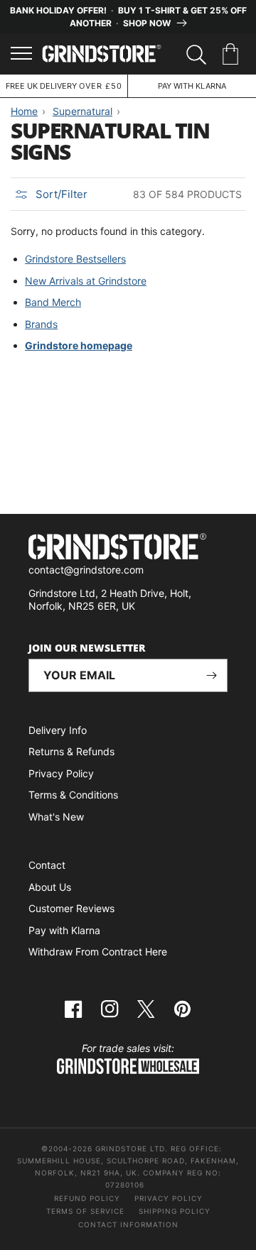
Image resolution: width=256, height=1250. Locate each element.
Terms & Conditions (73, 795)
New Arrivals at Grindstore (85, 281)
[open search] (196, 55)
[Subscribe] (211, 675)
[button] (233, 55)
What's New (56, 817)
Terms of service (85, 1211)
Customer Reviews (71, 908)
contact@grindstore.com (86, 570)
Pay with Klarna (64, 930)
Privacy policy (168, 1198)
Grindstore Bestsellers (75, 259)
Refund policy (87, 1198)
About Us (49, 887)
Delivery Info (57, 730)
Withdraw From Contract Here (97, 951)
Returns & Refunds (71, 751)
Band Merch (53, 302)
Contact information (128, 1224)
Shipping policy (174, 1211)
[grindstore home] (128, 548)
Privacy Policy (61, 773)
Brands (41, 324)
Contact (46, 865)
